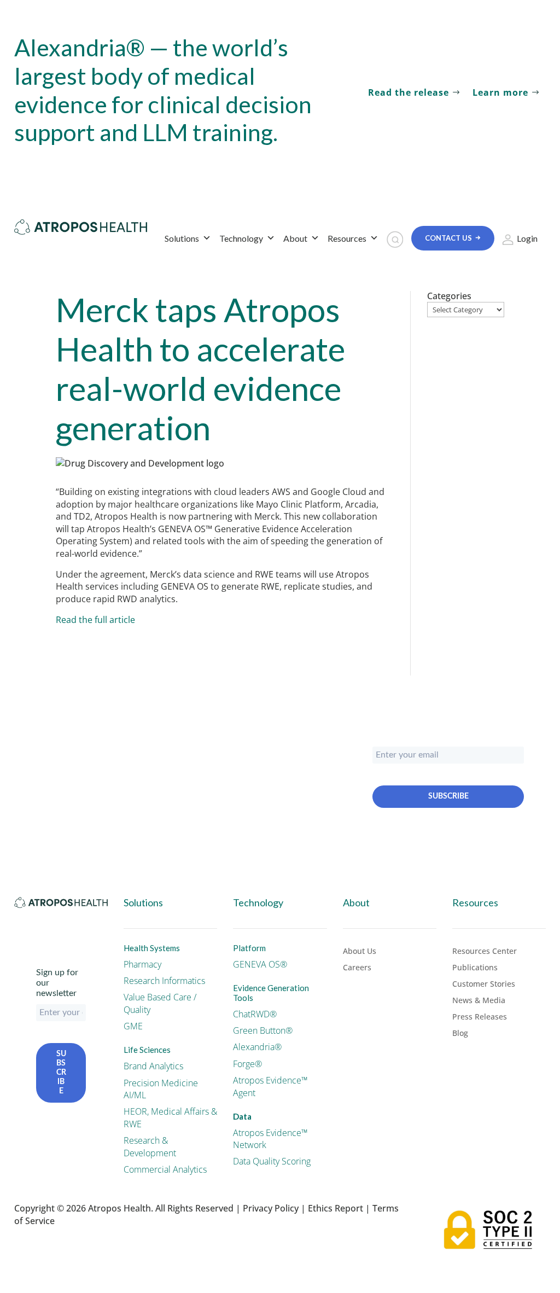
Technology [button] (241, 238)
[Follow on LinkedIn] (45, 924)
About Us (359, 951)
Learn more (500, 92)
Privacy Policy (271, 1208)
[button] (395, 239)
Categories (449, 296)
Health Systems (152, 948)
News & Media (478, 1001)
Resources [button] (347, 238)
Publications (475, 968)
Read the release (408, 92)
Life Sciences (147, 1050)
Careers (357, 968)
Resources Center (484, 951)
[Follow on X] (23, 924)
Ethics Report (335, 1208)
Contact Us (448, 238)
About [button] (295, 238)
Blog (460, 1033)
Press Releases (479, 1017)
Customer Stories (483, 984)
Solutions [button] (182, 238)
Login (527, 238)
